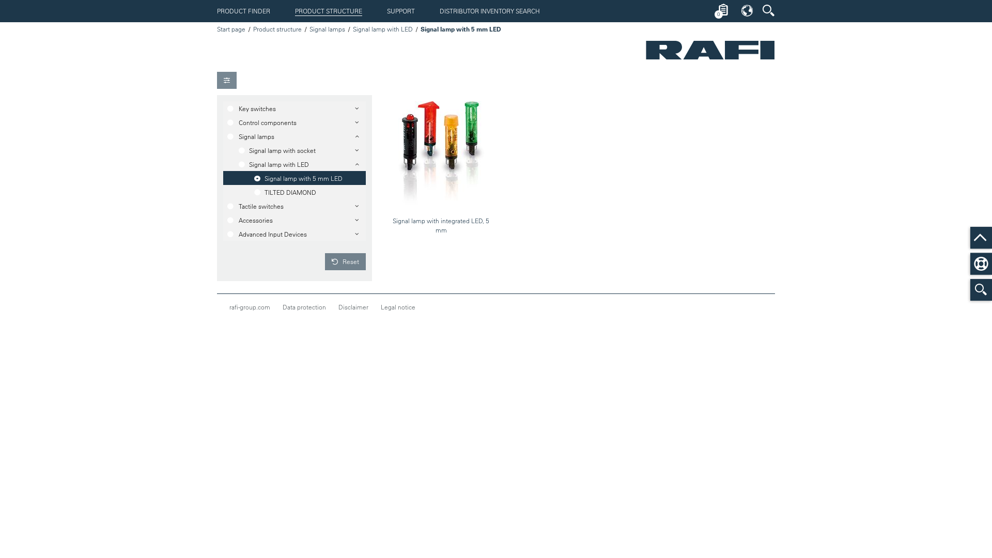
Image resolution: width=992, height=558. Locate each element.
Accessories (256, 220)
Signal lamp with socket (282, 150)
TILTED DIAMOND (290, 192)
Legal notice (398, 307)
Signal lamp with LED (383, 29)
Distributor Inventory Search (490, 11)
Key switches (257, 108)
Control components (268, 122)
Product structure (328, 11)
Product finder (243, 11)
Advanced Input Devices (273, 234)
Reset (350, 261)
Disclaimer (353, 307)
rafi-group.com (249, 307)
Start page (231, 29)
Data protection (304, 307)
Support (401, 11)
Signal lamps (327, 29)
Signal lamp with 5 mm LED (304, 178)
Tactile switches (261, 206)
